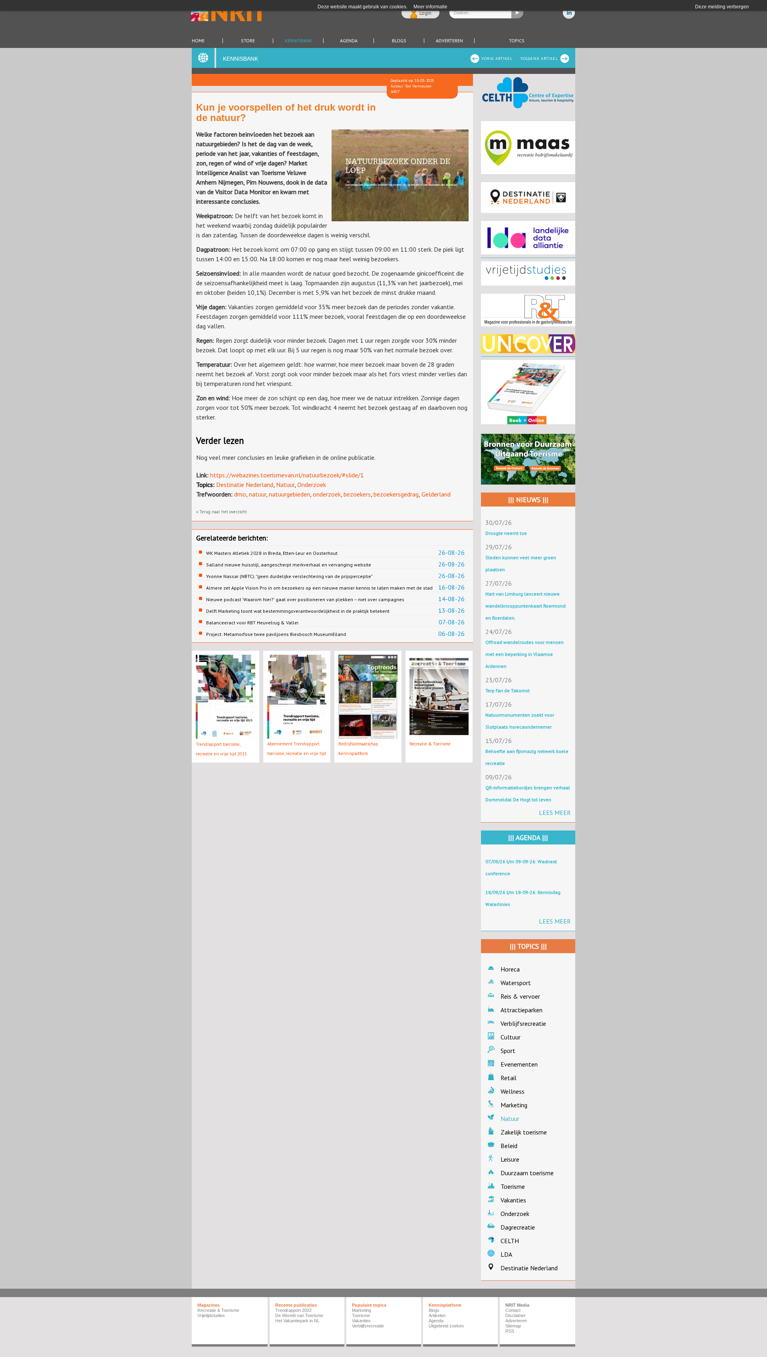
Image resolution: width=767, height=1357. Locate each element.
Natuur (285, 485)
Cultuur (511, 1037)
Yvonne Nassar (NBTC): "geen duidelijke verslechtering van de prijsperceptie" (289, 576)
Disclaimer (515, 1315)
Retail (509, 1078)
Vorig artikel (497, 58)
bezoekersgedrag (396, 494)
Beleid (509, 1146)
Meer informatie (430, 7)
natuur (257, 494)
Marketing (514, 1105)
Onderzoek (311, 485)
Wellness (513, 1091)
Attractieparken (521, 1010)
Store (248, 40)
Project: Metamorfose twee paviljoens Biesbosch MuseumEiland (276, 634)
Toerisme (513, 1186)
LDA (506, 1254)
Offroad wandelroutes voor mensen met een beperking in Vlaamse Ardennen (524, 654)
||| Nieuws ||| (528, 499)
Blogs (399, 40)
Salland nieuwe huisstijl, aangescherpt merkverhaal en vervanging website (288, 565)
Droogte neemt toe (506, 533)
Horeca (510, 969)
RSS (509, 1331)
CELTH (510, 1241)
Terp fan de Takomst (507, 690)
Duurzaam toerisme (527, 1173)
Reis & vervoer (520, 996)
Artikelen (437, 1315)
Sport (508, 1051)
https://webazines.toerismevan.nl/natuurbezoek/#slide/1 (287, 475)
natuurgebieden (289, 494)
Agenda (349, 40)
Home (198, 40)
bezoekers (357, 494)
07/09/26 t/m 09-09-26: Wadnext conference (521, 867)
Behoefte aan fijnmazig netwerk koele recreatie (526, 757)
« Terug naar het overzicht (221, 512)
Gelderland (436, 494)
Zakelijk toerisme (524, 1132)
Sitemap (513, 1325)
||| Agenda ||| (528, 837)
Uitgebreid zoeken (446, 1325)
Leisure (510, 1159)
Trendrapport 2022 (293, 1310)
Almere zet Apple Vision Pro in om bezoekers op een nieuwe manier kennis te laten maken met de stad (319, 588)
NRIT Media (517, 1305)
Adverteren (449, 40)
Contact (513, 1310)
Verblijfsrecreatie (523, 1023)
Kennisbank (298, 40)
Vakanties (513, 1200)
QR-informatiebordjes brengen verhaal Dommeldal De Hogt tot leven (527, 794)
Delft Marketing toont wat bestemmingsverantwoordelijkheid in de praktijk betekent (297, 611)
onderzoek (327, 494)
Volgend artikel (539, 58)
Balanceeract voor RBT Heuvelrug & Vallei (252, 623)
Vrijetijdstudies (211, 1315)
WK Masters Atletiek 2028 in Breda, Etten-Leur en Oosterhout (272, 553)
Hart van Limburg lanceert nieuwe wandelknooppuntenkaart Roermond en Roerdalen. (525, 606)
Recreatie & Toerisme (430, 744)
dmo (240, 494)
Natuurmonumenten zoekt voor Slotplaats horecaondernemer (519, 721)
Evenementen (519, 1064)
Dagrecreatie (518, 1227)
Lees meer (555, 813)
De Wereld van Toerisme (299, 1315)
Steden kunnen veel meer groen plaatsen (520, 563)
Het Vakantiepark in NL (297, 1320)
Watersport (516, 983)
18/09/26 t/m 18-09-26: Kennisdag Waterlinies (522, 898)
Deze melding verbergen (722, 7)
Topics (517, 40)
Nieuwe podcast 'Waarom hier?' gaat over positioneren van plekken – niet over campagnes (305, 599)
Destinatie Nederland (244, 485)
